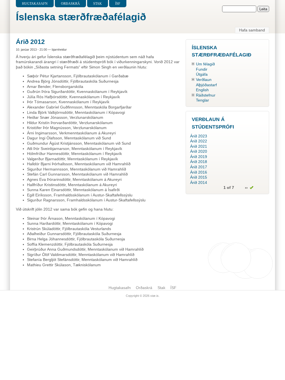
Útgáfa (202, 74)
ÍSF (117, 4)
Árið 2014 (198, 182)
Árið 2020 (198, 151)
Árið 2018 (198, 161)
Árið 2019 (198, 156)
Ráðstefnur (205, 95)
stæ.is (154, 295)
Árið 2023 (198, 136)
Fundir (201, 69)
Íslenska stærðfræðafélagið (81, 17)
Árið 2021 (198, 146)
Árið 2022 (198, 141)
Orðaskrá (70, 4)
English (202, 90)
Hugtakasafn (35, 4)
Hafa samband (252, 30)
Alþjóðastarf (206, 85)
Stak (97, 4)
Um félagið (205, 64)
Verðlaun (204, 79)
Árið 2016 (198, 172)
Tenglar (202, 100)
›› (246, 187)
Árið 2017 (198, 167)
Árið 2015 (198, 177)
